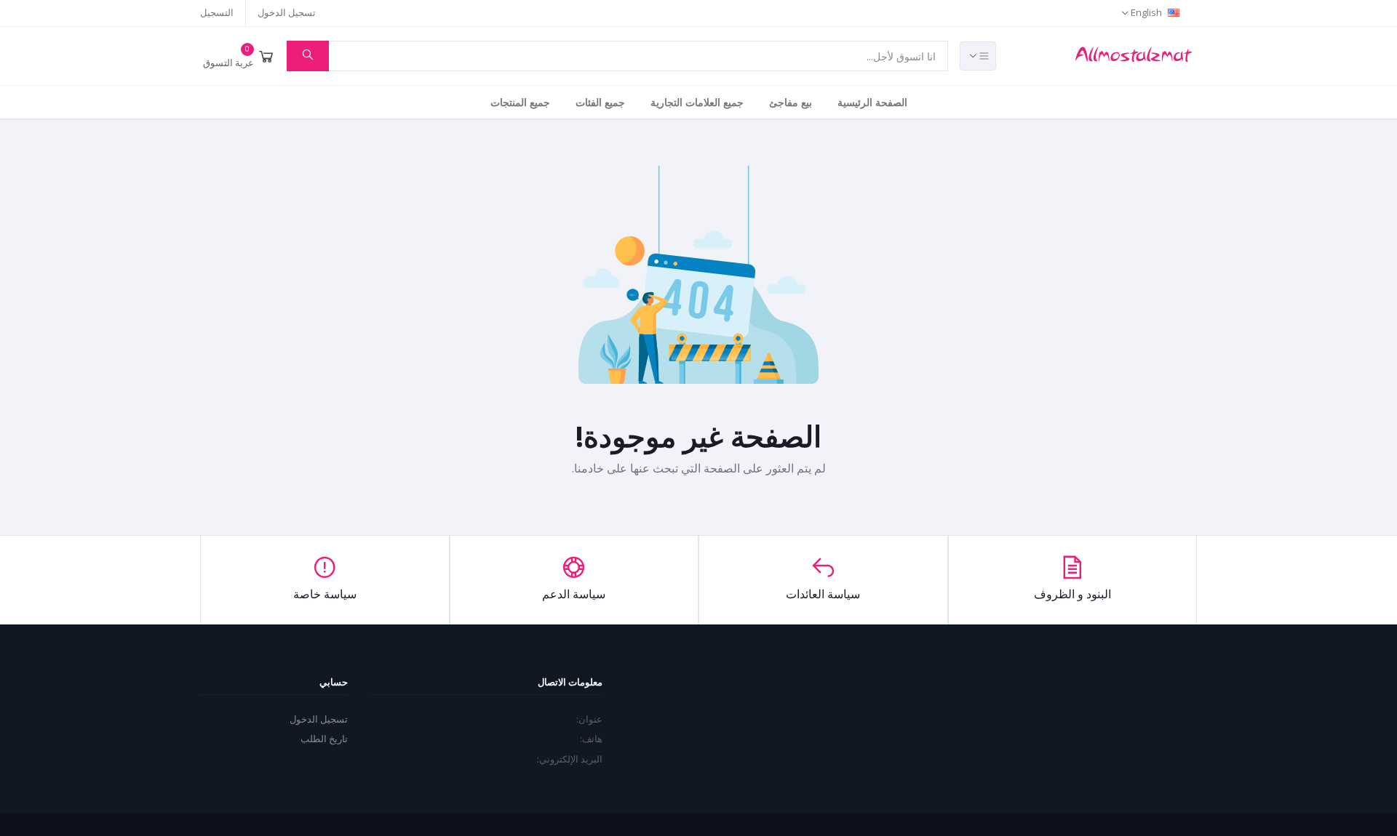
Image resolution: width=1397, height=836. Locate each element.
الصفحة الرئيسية (872, 102)
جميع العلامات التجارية (697, 102)
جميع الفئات (600, 102)
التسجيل (217, 12)
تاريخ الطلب (324, 738)
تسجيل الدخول (287, 12)
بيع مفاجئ (790, 102)
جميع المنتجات (520, 102)
